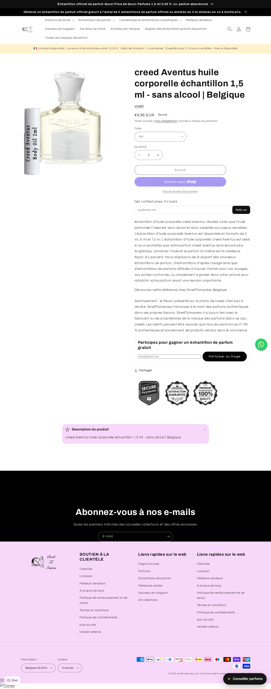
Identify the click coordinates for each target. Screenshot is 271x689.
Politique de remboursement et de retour (103, 600)
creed (139, 106)
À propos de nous (92, 590)
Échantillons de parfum (154, 578)
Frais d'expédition (165, 121)
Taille (138, 128)
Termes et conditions (94, 610)
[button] (59, 20)
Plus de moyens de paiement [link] (180, 191)
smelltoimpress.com (188, 674)
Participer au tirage (224, 356)
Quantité (140, 146)
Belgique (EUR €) (36, 668)
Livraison (86, 576)
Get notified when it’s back (156, 201)
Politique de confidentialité (98, 617)
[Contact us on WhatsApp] (261, 344)
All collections (148, 600)
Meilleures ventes (150, 585)
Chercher (86, 569)
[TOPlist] (7, 686)
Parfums (144, 571)
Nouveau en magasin (153, 592)
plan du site (88, 624)
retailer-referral (90, 631)
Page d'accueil (148, 563)
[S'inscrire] (168, 537)
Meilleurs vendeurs (93, 583)
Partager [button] (145, 370)
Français (68, 668)
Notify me (241, 209)
